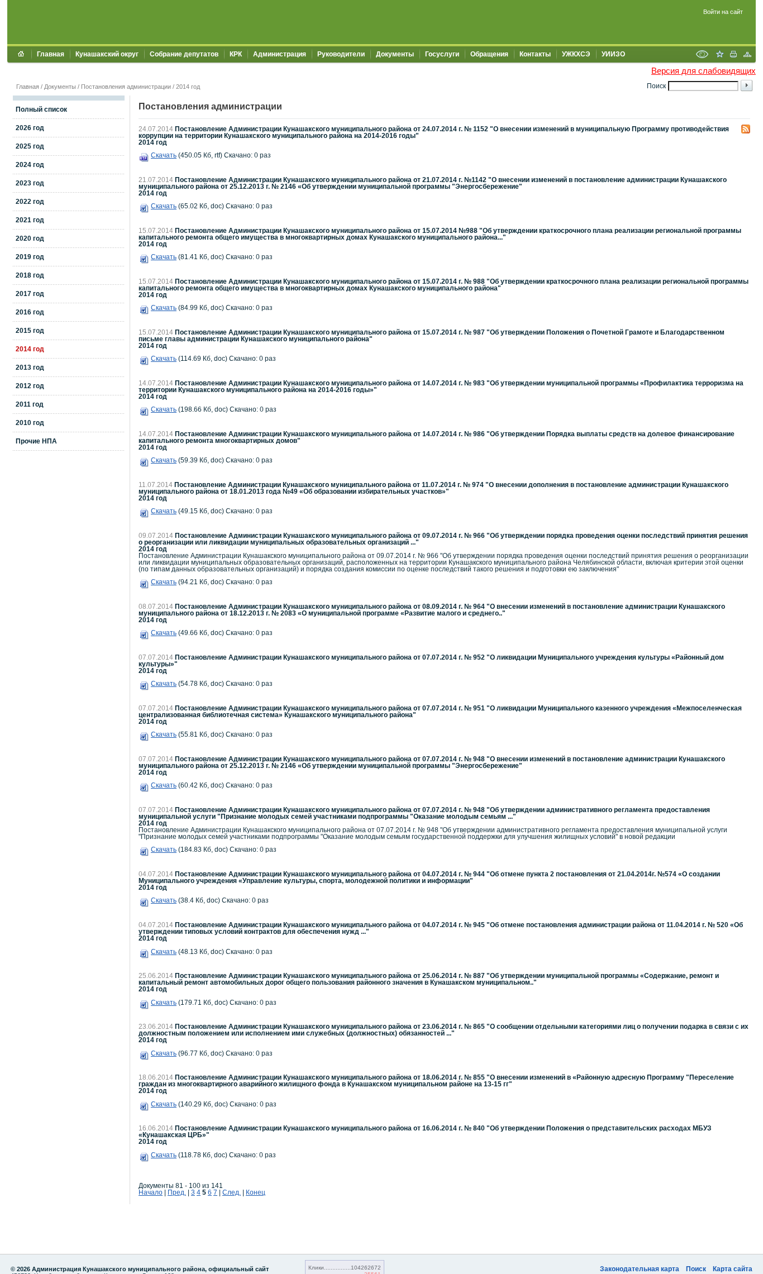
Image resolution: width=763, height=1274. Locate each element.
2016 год (30, 312)
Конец (255, 1192)
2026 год (30, 128)
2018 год (30, 275)
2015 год (30, 331)
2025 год (30, 146)
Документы (395, 54)
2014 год (188, 86)
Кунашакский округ (107, 54)
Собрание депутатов (184, 54)
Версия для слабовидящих (703, 70)
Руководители (341, 54)
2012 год (30, 386)
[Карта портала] (747, 55)
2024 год (30, 165)
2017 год (30, 294)
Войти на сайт (723, 11)
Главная (50, 54)
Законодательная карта (639, 1269)
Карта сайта (732, 1269)
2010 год (30, 423)
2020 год (30, 238)
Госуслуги (442, 54)
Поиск (696, 1269)
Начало (151, 1192)
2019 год (30, 257)
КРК (236, 54)
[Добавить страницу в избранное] (719, 55)
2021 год (30, 220)
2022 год (30, 202)
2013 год (30, 367)
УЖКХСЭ (576, 54)
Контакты (535, 54)
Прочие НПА (36, 441)
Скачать (164, 155)
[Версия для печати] (733, 55)
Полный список (41, 109)
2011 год (30, 404)
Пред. (177, 1192)
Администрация (279, 54)
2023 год (30, 183)
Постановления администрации (126, 86)
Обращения (489, 54)
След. (231, 1192)
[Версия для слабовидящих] (702, 55)
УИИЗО (613, 54)
